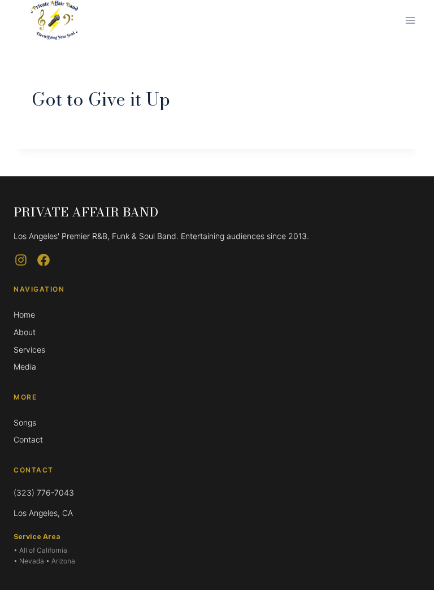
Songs (25, 422)
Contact (28, 439)
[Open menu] (410, 20)
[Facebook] (43, 260)
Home (24, 314)
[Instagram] (21, 260)
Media (25, 366)
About (25, 332)
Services (29, 349)
